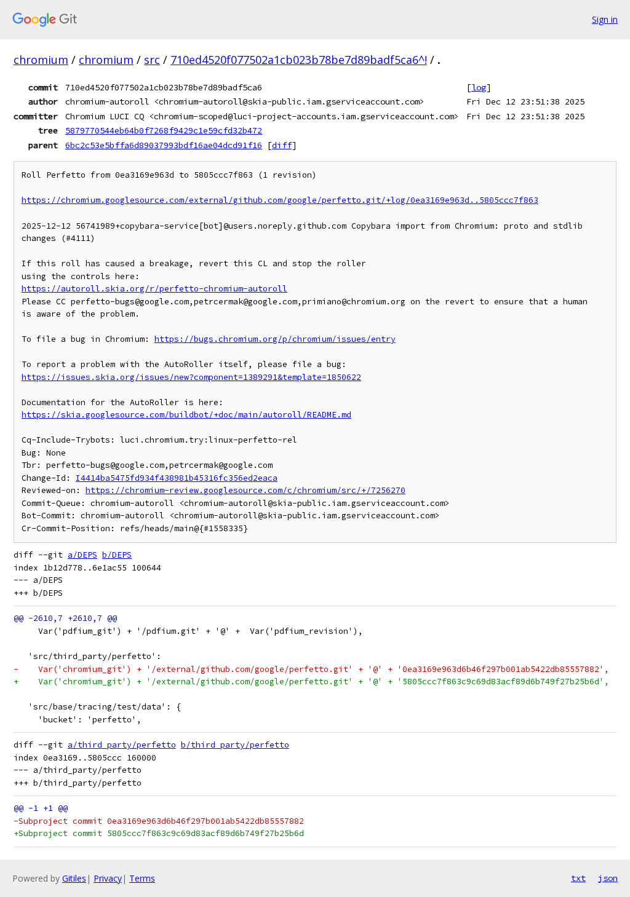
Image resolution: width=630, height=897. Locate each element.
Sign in (605, 19)
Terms (142, 878)
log (478, 87)
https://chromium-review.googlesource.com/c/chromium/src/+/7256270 (245, 490)
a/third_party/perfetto (122, 745)
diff (282, 145)
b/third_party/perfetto (235, 745)
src (152, 59)
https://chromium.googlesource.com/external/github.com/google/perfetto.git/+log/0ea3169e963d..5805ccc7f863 (280, 200)
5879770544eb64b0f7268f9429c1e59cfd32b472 (163, 130)
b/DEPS (117, 555)
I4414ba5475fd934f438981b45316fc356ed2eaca (176, 478)
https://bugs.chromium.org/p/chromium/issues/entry (275, 339)
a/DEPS (82, 555)
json (608, 877)
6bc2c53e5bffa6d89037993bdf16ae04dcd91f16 (163, 145)
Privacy (108, 878)
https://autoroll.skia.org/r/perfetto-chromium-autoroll (154, 288)
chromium (41, 59)
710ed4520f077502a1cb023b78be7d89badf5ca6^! (298, 59)
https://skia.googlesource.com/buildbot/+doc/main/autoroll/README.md (186, 414)
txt (578, 877)
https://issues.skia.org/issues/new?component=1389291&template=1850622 (191, 377)
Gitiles (74, 878)
